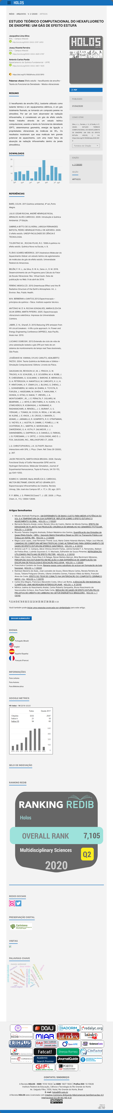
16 (42, 601)
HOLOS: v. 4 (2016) (73, 584)
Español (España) (21, 654)
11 (28, 601)
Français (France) (22, 660)
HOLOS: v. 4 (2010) (74, 546)
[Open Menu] (9, 3)
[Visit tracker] (10, 947)
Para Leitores (14, 678)
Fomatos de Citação (82, 146)
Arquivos (21, 14)
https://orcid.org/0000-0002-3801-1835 (28, 66)
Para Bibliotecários (16, 686)
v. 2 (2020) (32, 14)
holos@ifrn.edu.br (60, 1092)
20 (53, 601)
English (17, 647)
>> (57, 601)
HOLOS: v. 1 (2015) (35, 579)
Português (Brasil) (22, 641)
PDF (75, 90)
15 (39, 601)
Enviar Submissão (20, 618)
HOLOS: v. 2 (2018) (23, 529)
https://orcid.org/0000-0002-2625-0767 (28, 54)
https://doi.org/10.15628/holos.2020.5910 (28, 74)
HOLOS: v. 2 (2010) (66, 554)
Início (11, 14)
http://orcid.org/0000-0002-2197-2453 (28, 42)
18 (47, 601)
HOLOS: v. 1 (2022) (33, 568)
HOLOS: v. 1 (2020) (47, 521)
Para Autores (14, 682)
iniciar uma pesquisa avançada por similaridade (48, 607)
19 (50, 601)
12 (31, 601)
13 (34, 601)
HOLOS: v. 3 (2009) (45, 538)
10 (26, 601)
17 (45, 601)
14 (36, 601)
